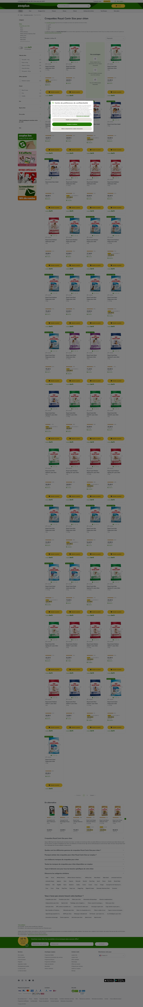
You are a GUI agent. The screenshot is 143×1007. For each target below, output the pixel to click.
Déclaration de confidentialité (83, 116)
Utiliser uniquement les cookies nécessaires (72, 128)
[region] (72, 116)
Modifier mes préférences (72, 119)
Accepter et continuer (72, 124)
